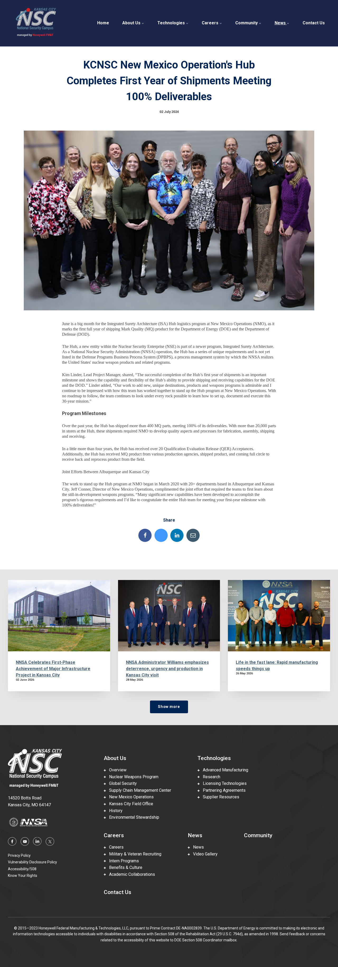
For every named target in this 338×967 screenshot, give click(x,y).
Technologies (171, 22)
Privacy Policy (19, 855)
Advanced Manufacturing (224, 769)
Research (210, 776)
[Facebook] (145, 535)
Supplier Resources (219, 796)
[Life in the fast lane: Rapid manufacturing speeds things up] (279, 616)
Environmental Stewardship (132, 817)
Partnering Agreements (223, 790)
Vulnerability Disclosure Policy (32, 862)
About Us (132, 22)
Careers (210, 22)
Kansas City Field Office (129, 803)
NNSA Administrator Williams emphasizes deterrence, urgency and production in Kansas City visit (167, 669)
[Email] (193, 535)
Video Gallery (204, 854)
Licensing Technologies (223, 783)
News (281, 22)
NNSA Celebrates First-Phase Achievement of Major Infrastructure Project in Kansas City (53, 669)
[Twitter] (161, 535)
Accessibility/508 (22, 869)
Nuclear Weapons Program (132, 776)
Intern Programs (122, 860)
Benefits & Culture (124, 867)
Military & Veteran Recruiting (133, 854)
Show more (169, 706)
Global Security (121, 783)
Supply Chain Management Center (138, 790)
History (114, 810)
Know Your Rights (22, 875)
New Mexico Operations (130, 796)
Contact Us (314, 22)
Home (103, 22)
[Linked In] (177, 535)
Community (247, 22)
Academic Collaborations (130, 874)
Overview (116, 769)
